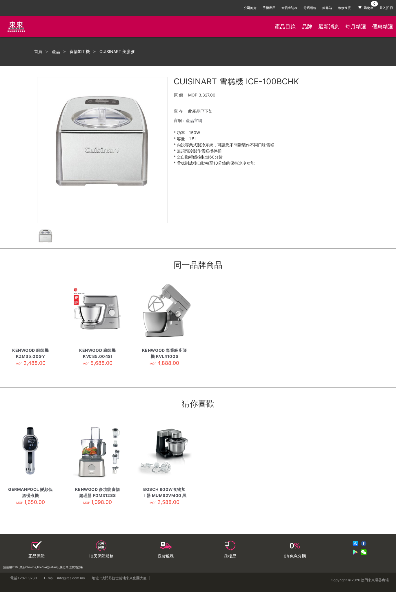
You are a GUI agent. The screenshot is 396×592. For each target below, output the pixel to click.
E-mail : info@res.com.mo (64, 578)
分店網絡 (310, 8)
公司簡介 (250, 8)
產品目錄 (285, 26)
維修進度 (344, 8)
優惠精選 (382, 26)
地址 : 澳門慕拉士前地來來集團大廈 (119, 578)
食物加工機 (80, 51)
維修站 (327, 8)
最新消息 (328, 26)
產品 (56, 51)
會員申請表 (289, 8)
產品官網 (194, 120)
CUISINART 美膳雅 (117, 51)
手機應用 (269, 8)
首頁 (38, 51)
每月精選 (355, 26)
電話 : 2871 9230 (23, 578)
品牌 (307, 26)
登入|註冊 (386, 8)
